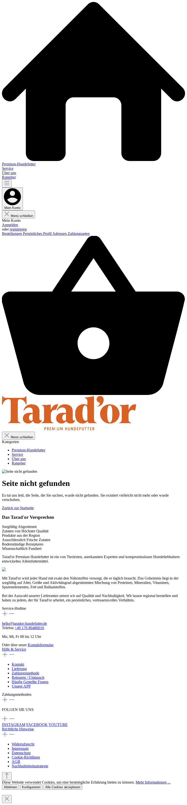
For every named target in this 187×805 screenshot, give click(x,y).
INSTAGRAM (13, 725)
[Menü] (7, 183)
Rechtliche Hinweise (18, 729)
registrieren (18, 229)
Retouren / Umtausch (28, 677)
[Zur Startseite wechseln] (69, 429)
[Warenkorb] (93, 394)
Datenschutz (21, 753)
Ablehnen (10, 787)
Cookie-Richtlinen (26, 757)
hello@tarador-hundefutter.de (24, 623)
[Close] (7, 799)
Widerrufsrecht (23, 744)
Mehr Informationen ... (153, 782)
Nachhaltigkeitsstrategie (30, 766)
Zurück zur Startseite (18, 508)
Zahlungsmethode (25, 673)
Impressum (20, 748)
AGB (16, 762)
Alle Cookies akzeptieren (62, 787)
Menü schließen (22, 216)
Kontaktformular (40, 645)
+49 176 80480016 (29, 628)
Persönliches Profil (37, 234)
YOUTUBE (58, 725)
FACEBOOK (37, 725)
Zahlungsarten (79, 234)
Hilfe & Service (14, 649)
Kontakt (18, 664)
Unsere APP (21, 686)
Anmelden (10, 225)
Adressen (60, 234)
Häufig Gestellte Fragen (30, 682)
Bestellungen (12, 234)
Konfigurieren (31, 787)
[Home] (93, 82)
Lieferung (19, 669)
